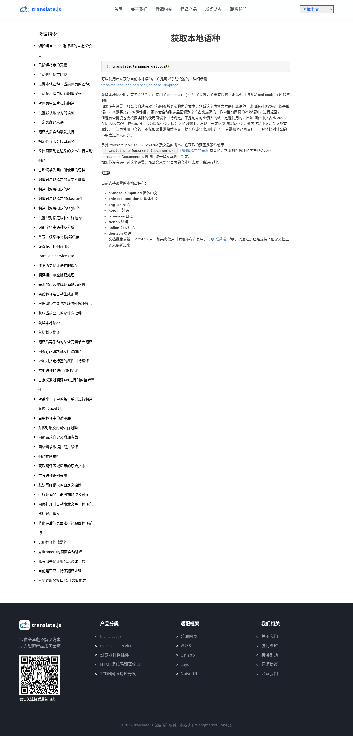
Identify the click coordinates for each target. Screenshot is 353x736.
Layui (186, 664)
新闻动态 (213, 9)
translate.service (116, 646)
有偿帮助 (269, 655)
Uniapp (188, 655)
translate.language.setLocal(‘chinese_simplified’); (141, 85)
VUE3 (186, 646)
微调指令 (164, 9)
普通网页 (189, 636)
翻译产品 (188, 9)
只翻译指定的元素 (194, 151)
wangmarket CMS (210, 725)
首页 (118, 9)
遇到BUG (269, 646)
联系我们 (238, 9)
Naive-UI (189, 673)
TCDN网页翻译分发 (118, 673)
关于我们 (139, 9)
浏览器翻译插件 (114, 655)
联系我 (221, 239)
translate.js (111, 636)
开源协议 (269, 664)
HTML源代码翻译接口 (120, 664)
